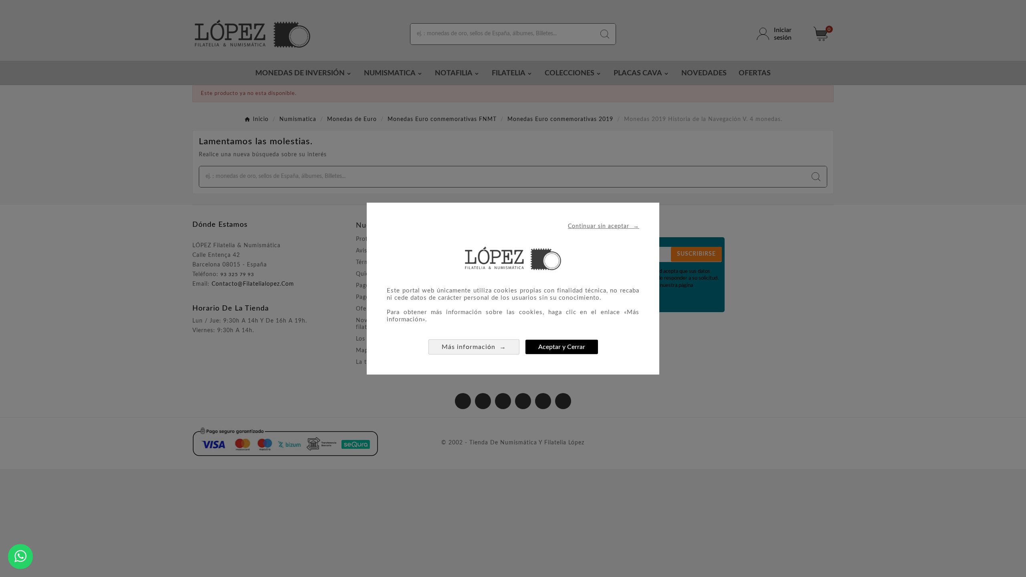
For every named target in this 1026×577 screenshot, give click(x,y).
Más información (474, 346)
